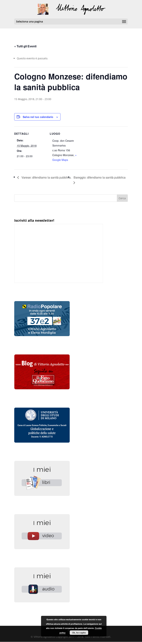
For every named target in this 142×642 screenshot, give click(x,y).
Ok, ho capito (79, 632)
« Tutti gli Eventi (25, 46)
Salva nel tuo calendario (38, 117)
